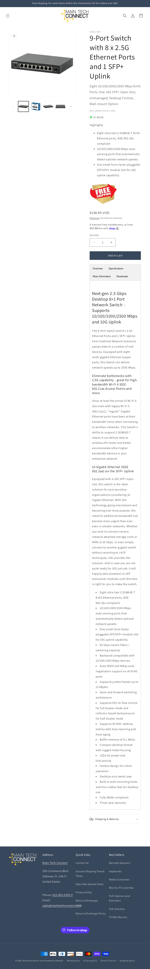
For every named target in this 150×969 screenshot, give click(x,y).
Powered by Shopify (53, 960)
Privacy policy (90, 960)
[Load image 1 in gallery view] (23, 106)
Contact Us (82, 863)
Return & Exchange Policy (91, 913)
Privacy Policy (84, 892)
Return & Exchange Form (87, 903)
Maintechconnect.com (33, 960)
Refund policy (73, 960)
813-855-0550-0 (62, 895)
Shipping (94, 218)
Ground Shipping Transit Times (90, 874)
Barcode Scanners (119, 863)
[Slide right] (71, 106)
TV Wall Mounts (118, 917)
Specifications (115, 268)
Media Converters (119, 879)
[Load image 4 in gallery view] (60, 106)
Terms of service (108, 960)
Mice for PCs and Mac (121, 887)
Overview (98, 268)
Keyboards (115, 871)
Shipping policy (127, 960)
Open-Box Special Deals (90, 884)
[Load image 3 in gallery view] (48, 106)
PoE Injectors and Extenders (119, 898)
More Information (102, 276)
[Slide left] (13, 106)
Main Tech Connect (55, 863)
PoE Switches (117, 909)
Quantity (94, 235)
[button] (8, 16)
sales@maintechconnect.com (61, 905)
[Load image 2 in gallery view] (36, 106)
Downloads (122, 276)
